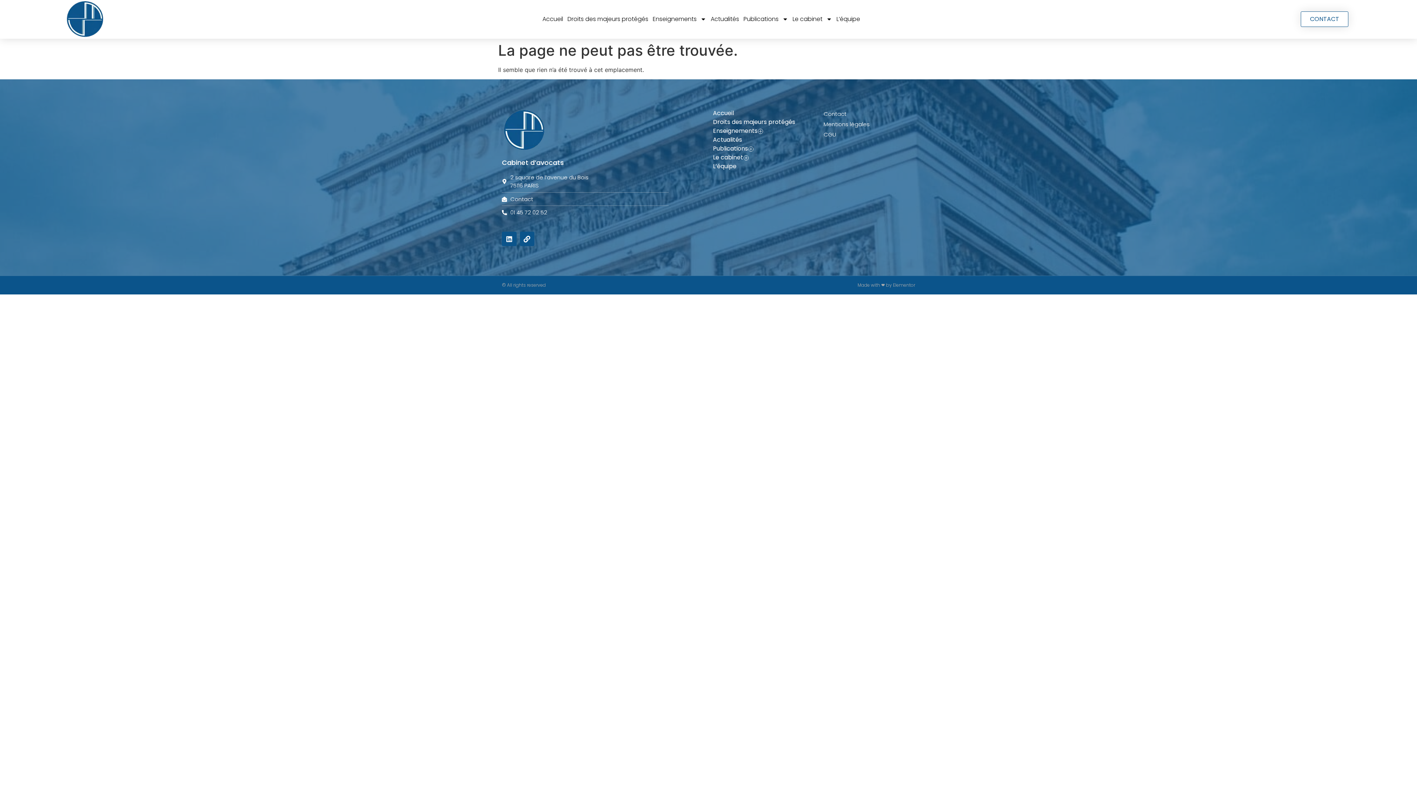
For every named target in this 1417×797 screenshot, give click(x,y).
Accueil (552, 19)
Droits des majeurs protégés (608, 19)
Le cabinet (808, 19)
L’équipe (848, 19)
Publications (761, 19)
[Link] (527, 239)
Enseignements (675, 19)
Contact (835, 114)
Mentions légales (847, 124)
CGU (830, 134)
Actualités (725, 19)
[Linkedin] (509, 239)
